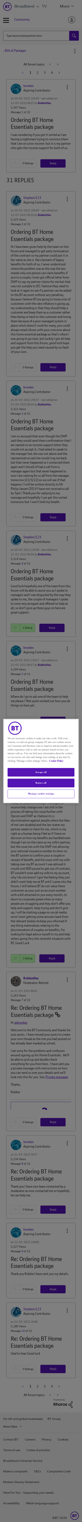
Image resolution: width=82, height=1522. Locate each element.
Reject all (41, 783)
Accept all (41, 772)
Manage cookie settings (41, 793)
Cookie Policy (56, 760)
